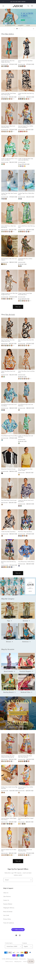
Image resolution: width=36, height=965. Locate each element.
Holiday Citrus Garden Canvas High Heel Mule (9, 787)
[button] (3, 6)
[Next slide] (22, 28)
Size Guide (6, 915)
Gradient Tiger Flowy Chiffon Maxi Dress (26, 194)
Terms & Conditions (8, 923)
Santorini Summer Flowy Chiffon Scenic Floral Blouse (25, 126)
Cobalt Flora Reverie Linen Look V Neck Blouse (26, 501)
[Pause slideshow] (34, 28)
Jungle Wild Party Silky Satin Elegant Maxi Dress (7, 61)
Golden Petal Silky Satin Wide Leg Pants (26, 94)
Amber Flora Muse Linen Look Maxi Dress (26, 372)
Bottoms (25, 621)
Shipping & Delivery (8, 907)
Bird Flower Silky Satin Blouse (25, 531)
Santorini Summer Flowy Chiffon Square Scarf (25, 787)
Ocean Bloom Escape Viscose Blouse (9, 435)
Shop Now (18, 17)
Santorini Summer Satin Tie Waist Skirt (8, 850)
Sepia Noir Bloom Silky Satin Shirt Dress (26, 340)
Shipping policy (18, 961)
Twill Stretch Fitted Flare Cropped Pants (25, 819)
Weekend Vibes (25, 692)
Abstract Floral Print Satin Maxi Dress (25, 61)
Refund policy (23, 958)
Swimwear (25, 641)
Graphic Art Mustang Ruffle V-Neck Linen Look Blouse (9, 159)
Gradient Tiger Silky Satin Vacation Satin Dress (9, 194)
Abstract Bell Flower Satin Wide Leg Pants (26, 226)
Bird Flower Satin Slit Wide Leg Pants (8, 562)
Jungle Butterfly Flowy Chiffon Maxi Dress (25, 259)
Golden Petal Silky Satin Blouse (8, 531)
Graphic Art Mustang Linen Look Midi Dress (25, 436)
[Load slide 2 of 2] (19, 29)
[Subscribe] (31, 880)
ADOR (7, 958)
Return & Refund (7, 911)
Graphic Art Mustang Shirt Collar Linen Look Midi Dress (25, 159)
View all (18, 306)
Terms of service (9, 961)
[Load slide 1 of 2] (17, 29)
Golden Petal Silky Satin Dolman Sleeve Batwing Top (8, 94)
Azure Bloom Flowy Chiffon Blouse (26, 561)
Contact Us (6, 900)
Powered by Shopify (13, 958)
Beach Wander (8, 671)
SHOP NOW (18, 586)
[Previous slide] (14, 28)
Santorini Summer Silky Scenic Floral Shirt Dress (8, 126)
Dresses (8, 641)
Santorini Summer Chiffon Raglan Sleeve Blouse (8, 819)
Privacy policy (31, 958)
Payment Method (7, 904)
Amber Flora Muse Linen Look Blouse (8, 372)
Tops (8, 621)
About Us (5, 892)
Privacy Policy (7, 919)
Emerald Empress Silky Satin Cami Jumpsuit (9, 259)
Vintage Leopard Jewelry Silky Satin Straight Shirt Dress (9, 294)
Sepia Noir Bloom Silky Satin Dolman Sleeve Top (7, 340)
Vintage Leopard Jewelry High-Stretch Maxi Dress (25, 294)
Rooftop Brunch (8, 692)
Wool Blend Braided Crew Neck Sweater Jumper (25, 469)
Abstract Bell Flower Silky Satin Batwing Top (8, 226)
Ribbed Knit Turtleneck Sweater (8, 469)
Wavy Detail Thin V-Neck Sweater (9, 500)
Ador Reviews (7, 896)
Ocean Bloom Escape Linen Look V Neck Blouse (9, 405)
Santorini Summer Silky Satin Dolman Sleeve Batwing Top (7, 756)
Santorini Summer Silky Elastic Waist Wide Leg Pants (25, 756)
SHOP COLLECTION (18, 713)
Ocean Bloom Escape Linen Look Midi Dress (25, 405)
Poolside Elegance (25, 671)
